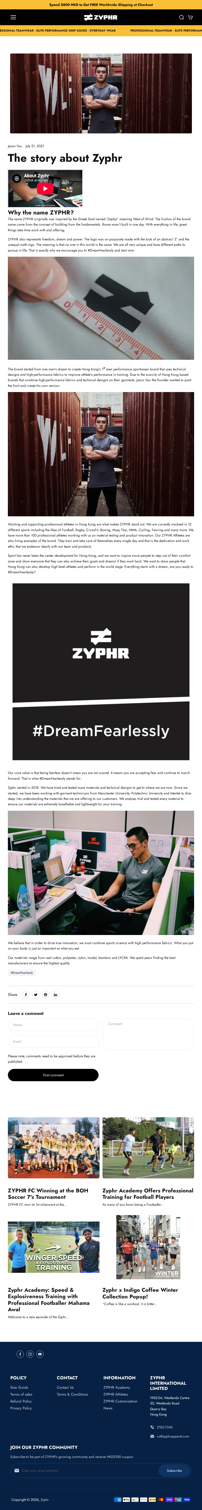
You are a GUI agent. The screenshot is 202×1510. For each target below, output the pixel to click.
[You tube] (40, 1354)
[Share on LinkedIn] (55, 994)
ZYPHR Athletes (115, 1394)
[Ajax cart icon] (190, 17)
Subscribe (174, 1470)
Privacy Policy (21, 1408)
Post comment (53, 1075)
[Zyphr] (101, 17)
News (107, 1408)
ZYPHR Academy (116, 1387)
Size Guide (19, 1387)
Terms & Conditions (72, 1394)
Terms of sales (21, 1394)
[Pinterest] (45, 994)
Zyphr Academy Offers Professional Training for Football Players (147, 1193)
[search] (181, 17)
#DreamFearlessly (22, 973)
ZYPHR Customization (120, 1401)
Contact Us (65, 1387)
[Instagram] (30, 1354)
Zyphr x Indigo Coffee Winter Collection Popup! (140, 1293)
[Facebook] (26, 994)
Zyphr (45, 1499)
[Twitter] (35, 994)
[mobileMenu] (13, 17)
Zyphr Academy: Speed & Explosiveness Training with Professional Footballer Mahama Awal (49, 1300)
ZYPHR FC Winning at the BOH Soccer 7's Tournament (48, 1193)
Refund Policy (21, 1401)
